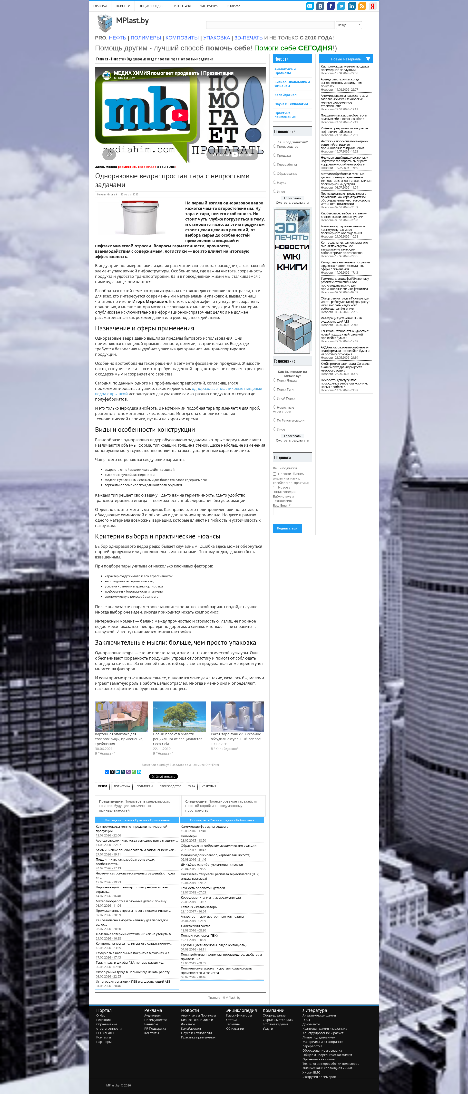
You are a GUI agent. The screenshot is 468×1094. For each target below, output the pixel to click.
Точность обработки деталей (203, 888)
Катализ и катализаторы (199, 907)
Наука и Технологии (291, 104)
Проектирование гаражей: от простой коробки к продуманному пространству (221, 806)
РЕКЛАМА (233, 6)
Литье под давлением (318, 1037)
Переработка (287, 164)
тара (191, 786)
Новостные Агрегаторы (283, 409)
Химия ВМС (311, 1072)
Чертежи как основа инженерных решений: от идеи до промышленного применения (345, 144)
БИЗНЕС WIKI (182, 6)
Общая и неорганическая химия (327, 1055)
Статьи (231, 1019)
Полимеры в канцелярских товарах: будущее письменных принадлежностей (134, 806)
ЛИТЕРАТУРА (209, 6)
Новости (123, 6)
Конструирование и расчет (322, 1033)
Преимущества (155, 1019)
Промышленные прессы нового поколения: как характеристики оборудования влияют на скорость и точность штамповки (345, 198)
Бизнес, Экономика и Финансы (292, 84)
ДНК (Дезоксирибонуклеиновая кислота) (212, 864)
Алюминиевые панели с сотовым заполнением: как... (136, 850)
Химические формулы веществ (204, 826)
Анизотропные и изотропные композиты (212, 916)
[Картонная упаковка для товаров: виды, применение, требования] (121, 716)
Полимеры (189, 836)
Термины (233, 1024)
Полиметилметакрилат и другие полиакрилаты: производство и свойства (217, 970)
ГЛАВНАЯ (100, 6)
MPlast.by (132, 20)
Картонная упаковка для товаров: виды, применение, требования (119, 739)
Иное (281, 191)
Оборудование (274, 1015)
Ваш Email (282, 505)
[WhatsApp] (134, 772)
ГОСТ (306, 1019)
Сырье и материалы (278, 1019)
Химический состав (195, 926)
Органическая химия (318, 1059)
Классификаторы (239, 1015)
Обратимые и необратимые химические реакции (218, 845)
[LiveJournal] (123, 772)
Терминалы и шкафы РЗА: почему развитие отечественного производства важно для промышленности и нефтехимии (345, 283)
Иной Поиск (286, 398)
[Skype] (139, 772)
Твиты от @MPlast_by (224, 997)
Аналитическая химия (319, 1015)
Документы (311, 1024)
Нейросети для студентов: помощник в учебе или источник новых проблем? (344, 383)
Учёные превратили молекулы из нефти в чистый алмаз (344, 130)
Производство (287, 146)
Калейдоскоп (285, 95)
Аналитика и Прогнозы (285, 71)
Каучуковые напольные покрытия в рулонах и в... (133, 953)
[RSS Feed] (362, 6)
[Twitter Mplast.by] (341, 6)
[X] (112, 772)
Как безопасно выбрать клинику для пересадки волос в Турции (344, 215)
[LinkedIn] (118, 772)
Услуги (268, 1028)
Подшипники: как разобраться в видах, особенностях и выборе (344, 117)
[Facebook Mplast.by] (331, 6)
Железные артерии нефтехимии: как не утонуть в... (134, 934)
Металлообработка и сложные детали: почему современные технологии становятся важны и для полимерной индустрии (346, 179)
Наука (281, 182)
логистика (122, 786)
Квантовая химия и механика (324, 1028)
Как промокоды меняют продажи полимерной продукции (345, 68)
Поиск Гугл (285, 389)
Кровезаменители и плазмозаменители (211, 897)
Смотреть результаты (292, 202)
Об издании (235, 1028)
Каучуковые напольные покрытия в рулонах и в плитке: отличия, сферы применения (345, 265)
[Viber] (128, 772)
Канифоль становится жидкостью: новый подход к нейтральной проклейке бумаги (345, 334)
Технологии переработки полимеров (330, 1063)
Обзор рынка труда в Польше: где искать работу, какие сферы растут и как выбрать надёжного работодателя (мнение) (345, 303)
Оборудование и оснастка (322, 1050)
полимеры (145, 786)
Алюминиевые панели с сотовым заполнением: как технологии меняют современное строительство (344, 100)
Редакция (103, 1019)
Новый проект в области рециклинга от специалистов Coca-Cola (177, 739)
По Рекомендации (290, 420)
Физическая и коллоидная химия (327, 1068)
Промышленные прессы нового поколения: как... (133, 910)
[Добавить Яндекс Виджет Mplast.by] (373, 6)
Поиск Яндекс (287, 380)
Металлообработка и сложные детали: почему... (132, 901)
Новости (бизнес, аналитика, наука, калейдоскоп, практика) (291, 478)
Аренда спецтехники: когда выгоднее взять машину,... (137, 840)
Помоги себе (293, 48)
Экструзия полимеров (319, 1077)
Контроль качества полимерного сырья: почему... (134, 943)
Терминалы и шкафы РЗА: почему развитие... (130, 962)
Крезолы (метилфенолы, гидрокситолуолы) (213, 945)
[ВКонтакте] (107, 772)
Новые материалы (346, 59)
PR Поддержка (155, 1028)
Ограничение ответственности (109, 1026)
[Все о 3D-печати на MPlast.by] (292, 280)
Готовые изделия (275, 1024)
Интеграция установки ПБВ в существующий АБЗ (133, 981)
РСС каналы (105, 1033)
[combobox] (349, 25)
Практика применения (285, 115)
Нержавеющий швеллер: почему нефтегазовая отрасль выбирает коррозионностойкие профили (344, 160)
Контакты (103, 1037)
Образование (287, 173)
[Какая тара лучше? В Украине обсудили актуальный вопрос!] (237, 716)
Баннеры (151, 1024)
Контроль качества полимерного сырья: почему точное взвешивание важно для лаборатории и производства (344, 247)
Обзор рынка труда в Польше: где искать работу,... (134, 972)
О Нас (100, 1015)
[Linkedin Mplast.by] (352, 6)
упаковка (209, 786)
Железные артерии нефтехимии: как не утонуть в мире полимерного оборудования (344, 229)
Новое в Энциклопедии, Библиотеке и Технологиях (284, 494)
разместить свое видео (137, 166)
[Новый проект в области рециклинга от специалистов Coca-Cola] (179, 716)
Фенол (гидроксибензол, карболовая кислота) (215, 855)
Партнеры (104, 1041)
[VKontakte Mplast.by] (320, 6)
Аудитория (152, 1015)
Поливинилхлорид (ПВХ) (199, 935)
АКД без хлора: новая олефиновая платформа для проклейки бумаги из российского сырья (345, 350)
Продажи (284, 155)
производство (170, 786)
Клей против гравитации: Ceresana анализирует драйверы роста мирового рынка (345, 367)
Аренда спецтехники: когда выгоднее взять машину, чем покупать (341, 82)
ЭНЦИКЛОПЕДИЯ (151, 6)
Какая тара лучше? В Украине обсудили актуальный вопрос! (236, 736)
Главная (102, 58)
